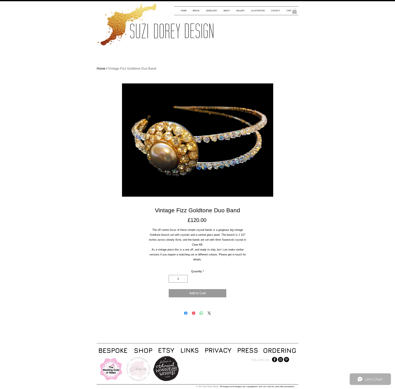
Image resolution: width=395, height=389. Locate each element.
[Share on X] (209, 313)
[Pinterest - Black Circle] (286, 359)
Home (101, 68)
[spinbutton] (178, 278)
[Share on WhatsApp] (201, 313)
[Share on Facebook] (185, 313)
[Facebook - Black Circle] (274, 359)
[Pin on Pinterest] (193, 313)
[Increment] (184, 278)
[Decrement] (171, 278)
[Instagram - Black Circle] (280, 359)
